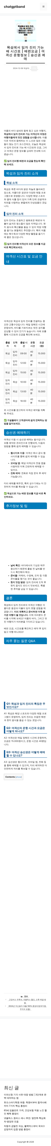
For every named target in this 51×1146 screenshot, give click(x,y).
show (18, 777)
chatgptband (14, 7)
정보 (26, 996)
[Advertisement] (25, 102)
